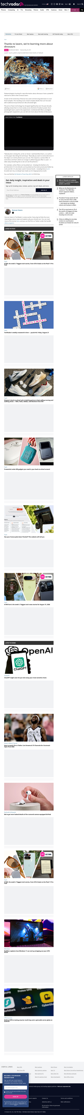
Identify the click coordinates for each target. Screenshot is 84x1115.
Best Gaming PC (39, 1073)
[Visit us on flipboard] (60, 4)
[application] (29, 133)
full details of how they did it (23, 174)
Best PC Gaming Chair (41, 1077)
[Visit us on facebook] (52, 4)
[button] (80, 4)
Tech (5, 39)
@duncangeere (9, 223)
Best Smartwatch (55, 1077)
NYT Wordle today (58, 34)
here (18, 221)
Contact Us (45, 1098)
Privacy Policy (21, 1102)
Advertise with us (47, 1102)
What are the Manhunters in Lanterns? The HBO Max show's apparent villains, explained (67, 190)
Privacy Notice (9, 196)
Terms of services (25, 194)
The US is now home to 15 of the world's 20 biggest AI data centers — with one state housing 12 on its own (68, 212)
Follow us (42, 88)
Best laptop (30, 34)
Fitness (36, 10)
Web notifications (65, 1102)
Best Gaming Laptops (41, 1070)
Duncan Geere (15, 50)
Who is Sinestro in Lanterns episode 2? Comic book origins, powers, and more (69, 182)
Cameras (54, 10)
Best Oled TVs (54, 1073)
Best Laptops (38, 1067)
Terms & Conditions (14, 1104)
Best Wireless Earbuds (70, 1073)
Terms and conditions (67, 1098)
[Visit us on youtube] (57, 4)
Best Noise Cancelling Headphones (73, 1070)
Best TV (53, 1070)
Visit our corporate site (63, 1086)
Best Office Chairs (69, 1077)
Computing (11, 10)
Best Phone (54, 1067)
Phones (3, 10)
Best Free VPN (21, 1070)
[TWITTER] (13, 213)
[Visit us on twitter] (54, 4)
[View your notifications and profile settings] (74, 4)
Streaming (28, 10)
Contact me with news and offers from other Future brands (16, 1092)
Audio (42, 10)
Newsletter (50, 88)
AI (17, 10)
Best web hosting (43, 34)
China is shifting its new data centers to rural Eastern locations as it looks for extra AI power (68, 221)
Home (60, 10)
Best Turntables (68, 1067)
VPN (47, 10)
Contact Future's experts (30, 1098)
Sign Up (15, 1097)
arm (48, 169)
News (6, 50)
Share (8, 88)
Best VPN (70, 34)
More (66, 10)
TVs (22, 10)
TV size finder (18, 34)
